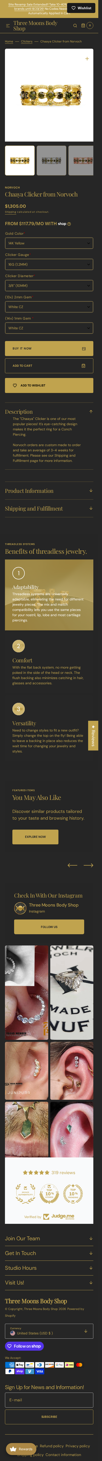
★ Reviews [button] (93, 735)
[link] (20, 904)
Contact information (63, 1451)
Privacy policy (78, 1442)
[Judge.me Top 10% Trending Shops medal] (73, 1190)
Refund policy (52, 1442)
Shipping (10, 208)
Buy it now (22, 345)
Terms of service (23, 1442)
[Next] (88, 862)
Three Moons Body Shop (41, 1305)
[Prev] (72, 862)
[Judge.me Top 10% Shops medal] (49, 1190)
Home (9, 41)
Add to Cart (22, 362)
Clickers (26, 41)
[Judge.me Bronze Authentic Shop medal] (25, 1190)
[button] (7, 25)
